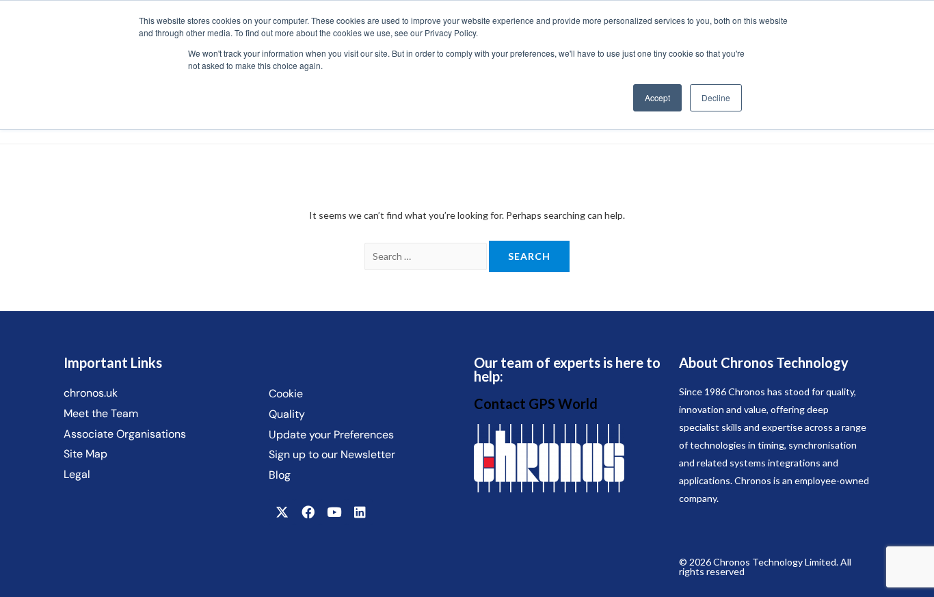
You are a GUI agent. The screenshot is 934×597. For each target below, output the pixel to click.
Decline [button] (716, 97)
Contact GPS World (536, 403)
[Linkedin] (360, 512)
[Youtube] (334, 512)
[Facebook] (308, 512)
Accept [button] (657, 97)
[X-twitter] (282, 512)
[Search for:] (426, 256)
